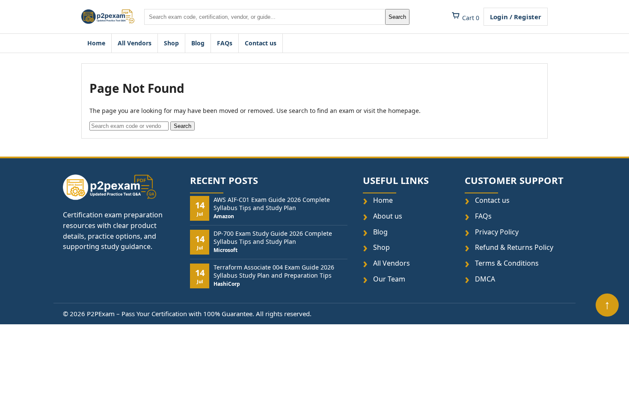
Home (96, 43)
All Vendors (134, 43)
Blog (198, 43)
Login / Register (515, 16)
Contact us (260, 43)
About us (387, 216)
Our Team (389, 279)
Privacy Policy (497, 232)
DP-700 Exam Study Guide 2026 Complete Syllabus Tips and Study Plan (273, 238)
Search (397, 17)
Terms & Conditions (507, 263)
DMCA (485, 279)
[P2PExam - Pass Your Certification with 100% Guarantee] (108, 16)
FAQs (224, 43)
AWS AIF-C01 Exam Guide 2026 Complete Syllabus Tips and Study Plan (272, 204)
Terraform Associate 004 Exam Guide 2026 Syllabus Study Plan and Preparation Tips (274, 271)
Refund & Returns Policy (514, 247)
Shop (171, 43)
